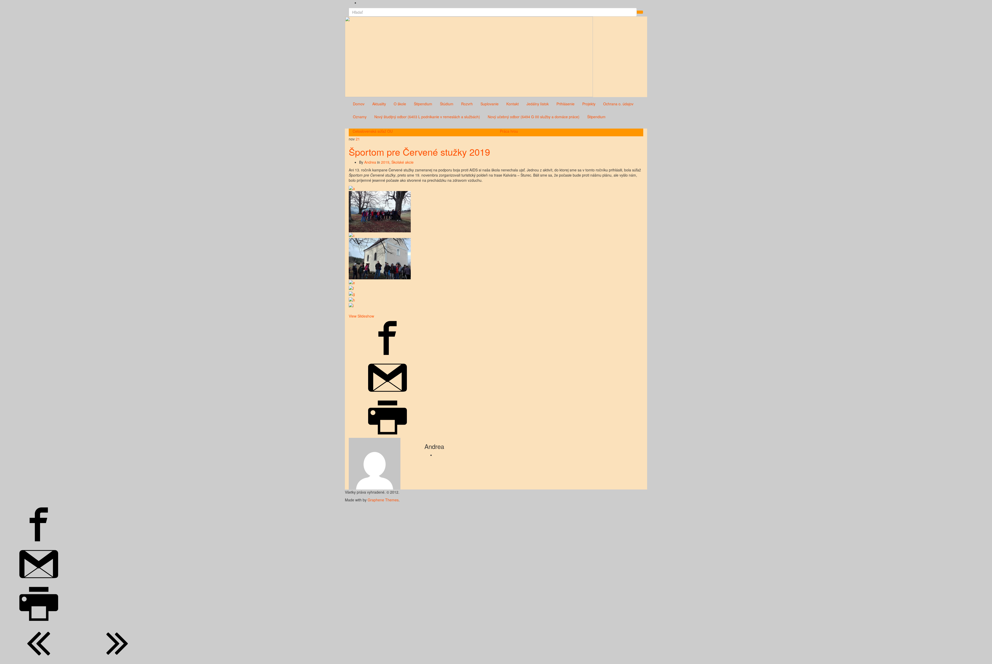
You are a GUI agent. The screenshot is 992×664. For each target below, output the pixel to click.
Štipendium (423, 103)
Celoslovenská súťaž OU (373, 131)
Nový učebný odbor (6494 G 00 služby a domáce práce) (533, 116)
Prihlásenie (565, 103)
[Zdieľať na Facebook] (387, 355)
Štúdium (446, 103)
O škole (400, 103)
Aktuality (379, 103)
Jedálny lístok (537, 103)
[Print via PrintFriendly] (387, 435)
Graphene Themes (383, 499)
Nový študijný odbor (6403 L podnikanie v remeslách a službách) (427, 116)
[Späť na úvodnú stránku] (594, 56)
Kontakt (512, 103)
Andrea (370, 162)
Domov (359, 103)
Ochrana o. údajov (618, 103)
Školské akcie (402, 162)
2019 (385, 162)
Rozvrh (467, 103)
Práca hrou (509, 131)
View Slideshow (361, 316)
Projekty (588, 103)
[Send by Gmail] (387, 395)
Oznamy (360, 116)
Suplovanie (490, 103)
